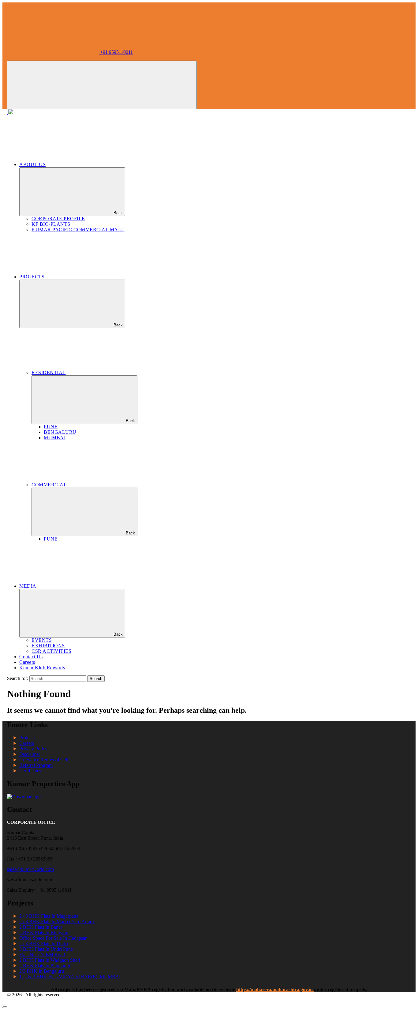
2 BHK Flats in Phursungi (44, 965)
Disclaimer (29, 754)
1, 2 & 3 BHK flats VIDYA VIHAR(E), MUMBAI (70, 976)
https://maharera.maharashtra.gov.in (275, 989)
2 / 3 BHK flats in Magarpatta (48, 916)
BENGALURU (60, 432)
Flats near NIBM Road (42, 954)
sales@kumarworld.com (30, 869)
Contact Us (31, 656)
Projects (27, 737)
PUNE (51, 426)
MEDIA (27, 586)
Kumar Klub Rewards (42, 667)
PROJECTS (31, 276)
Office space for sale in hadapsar (53, 938)
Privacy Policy (33, 748)
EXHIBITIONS (48, 645)
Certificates (30, 770)
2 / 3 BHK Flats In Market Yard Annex (57, 921)
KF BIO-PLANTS (51, 224)
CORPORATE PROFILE (58, 218)
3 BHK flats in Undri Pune (46, 949)
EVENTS (42, 640)
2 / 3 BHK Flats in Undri (43, 943)
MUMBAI (54, 437)
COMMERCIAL (49, 484)
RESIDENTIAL (49, 372)
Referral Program (36, 765)
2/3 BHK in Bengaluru (41, 971)
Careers (27, 662)
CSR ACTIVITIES (51, 651)
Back (118, 212)
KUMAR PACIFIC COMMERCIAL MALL (78, 229)
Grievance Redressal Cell (43, 759)
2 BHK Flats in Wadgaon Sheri (49, 960)
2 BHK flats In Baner (40, 927)
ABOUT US (32, 164)
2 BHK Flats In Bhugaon (43, 932)
